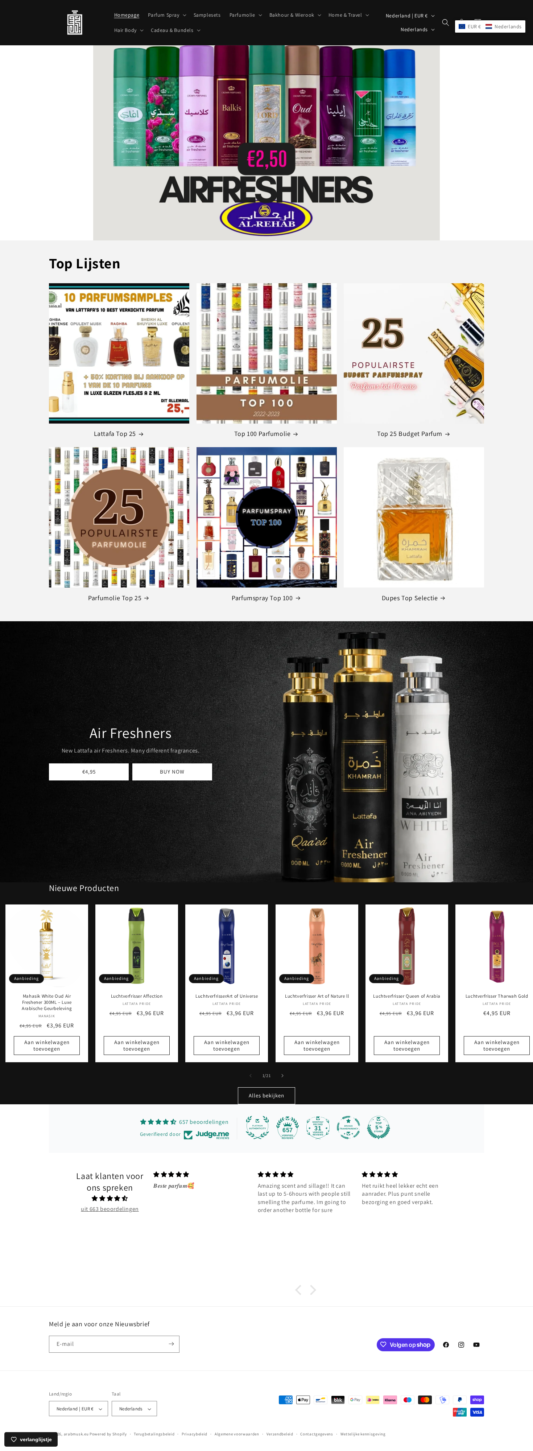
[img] (110, 1198)
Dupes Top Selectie (410, 598)
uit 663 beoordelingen (110, 1209)
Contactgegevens (316, 1433)
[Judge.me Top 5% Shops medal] (378, 1127)
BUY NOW (172, 771)
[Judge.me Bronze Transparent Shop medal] (348, 1127)
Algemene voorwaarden (237, 1433)
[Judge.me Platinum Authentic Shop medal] (257, 1127)
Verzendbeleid (279, 1433)
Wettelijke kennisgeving (363, 1433)
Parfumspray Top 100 (262, 598)
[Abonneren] (171, 1343)
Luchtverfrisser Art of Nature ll (317, 996)
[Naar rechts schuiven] (282, 1076)
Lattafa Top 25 (115, 433)
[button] (166, 14)
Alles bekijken (266, 1095)
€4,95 (89, 771)
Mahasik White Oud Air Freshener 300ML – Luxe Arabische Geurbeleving (47, 1002)
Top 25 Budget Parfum (409, 433)
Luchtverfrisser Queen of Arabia (407, 996)
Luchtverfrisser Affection (137, 996)
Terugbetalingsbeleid (154, 1433)
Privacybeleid (194, 1433)
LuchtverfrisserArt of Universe (227, 996)
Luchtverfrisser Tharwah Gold (497, 996)
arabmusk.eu (76, 1434)
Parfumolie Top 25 (114, 598)
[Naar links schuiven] (251, 1076)
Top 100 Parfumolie (262, 433)
